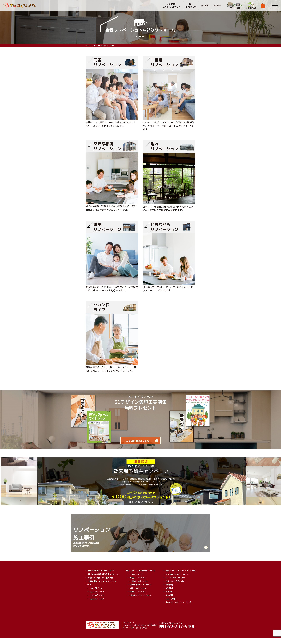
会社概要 (217, 5)
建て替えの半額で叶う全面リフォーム (103, 574)
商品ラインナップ (190, 5)
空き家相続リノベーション (140, 584)
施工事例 (204, 5)
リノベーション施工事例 (175, 577)
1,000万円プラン (97, 592)
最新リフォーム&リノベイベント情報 (180, 570)
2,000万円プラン (97, 599)
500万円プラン (96, 588)
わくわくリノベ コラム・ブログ (178, 602)
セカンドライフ (136, 574)
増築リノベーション (138, 592)
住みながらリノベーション (140, 595)
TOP (87, 45)
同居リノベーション (138, 577)
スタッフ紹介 (171, 599)
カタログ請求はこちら (137, 440)
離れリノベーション (138, 588)
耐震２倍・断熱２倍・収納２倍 (100, 577)
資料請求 (169, 588)
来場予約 (169, 592)
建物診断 (169, 584)
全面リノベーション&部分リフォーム (140, 570)
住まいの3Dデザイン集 (175, 581)
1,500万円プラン (97, 595)
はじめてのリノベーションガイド (171, 5)
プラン (88, 584)
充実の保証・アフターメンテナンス (102, 581)
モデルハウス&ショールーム (177, 574)
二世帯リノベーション (139, 581)
